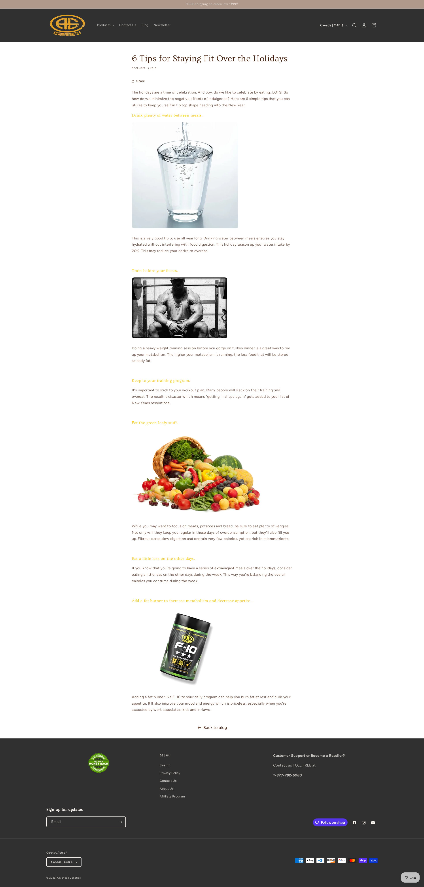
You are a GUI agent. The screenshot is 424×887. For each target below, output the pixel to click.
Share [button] (140, 81)
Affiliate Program (172, 796)
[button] (106, 25)
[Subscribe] (120, 821)
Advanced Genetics (69, 877)
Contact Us (168, 781)
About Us (167, 789)
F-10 (176, 697)
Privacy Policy (170, 773)
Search (165, 765)
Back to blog (215, 727)
